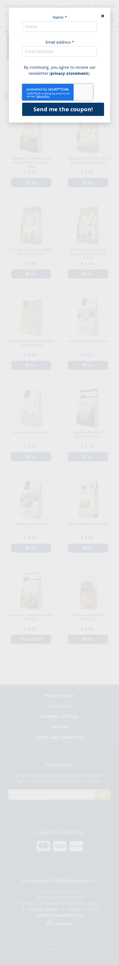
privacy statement (69, 73)
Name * (60, 17)
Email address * (59, 42)
